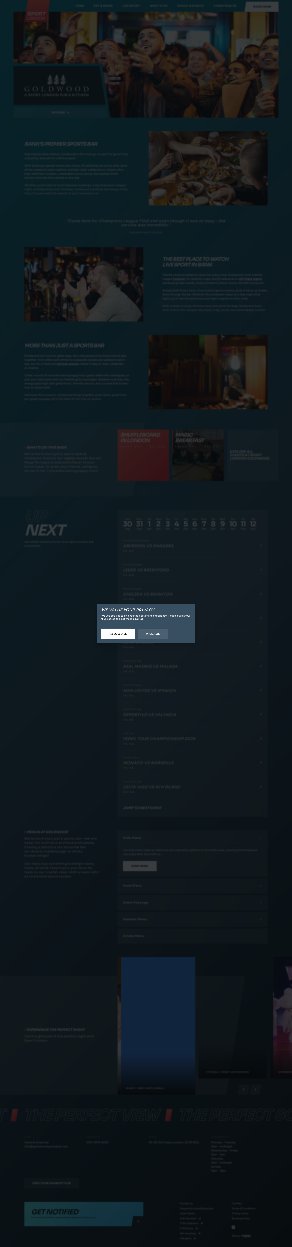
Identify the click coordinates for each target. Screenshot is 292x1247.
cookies (138, 618)
